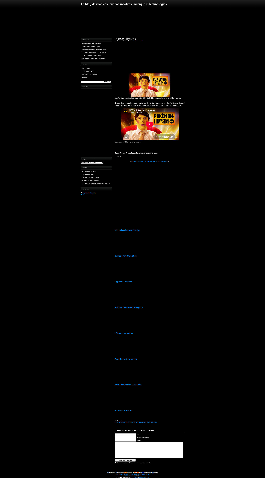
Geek (134, 40)
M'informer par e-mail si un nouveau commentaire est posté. (133, 463)
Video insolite (119, 474)
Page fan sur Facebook (89, 193)
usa (132, 474)
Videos (143, 40)
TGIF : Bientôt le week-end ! (92, 55)
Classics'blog (128, 476)
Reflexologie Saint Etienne (141, 474)
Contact (84, 77)
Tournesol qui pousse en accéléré (94, 52)
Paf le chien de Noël (89, 171)
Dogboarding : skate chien (149, 422)
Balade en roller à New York (91, 43)
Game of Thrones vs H (121, 422)
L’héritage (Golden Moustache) (140, 161)
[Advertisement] (132, 21)
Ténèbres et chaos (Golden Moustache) (96, 183)
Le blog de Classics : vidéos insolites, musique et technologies (124, 4)
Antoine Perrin (134, 477)
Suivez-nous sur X (87, 195)
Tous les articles (87, 71)
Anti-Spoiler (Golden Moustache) (158, 161)
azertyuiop (127, 474)
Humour (138, 40)
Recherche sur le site (89, 74)
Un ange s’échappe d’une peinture (94, 49)
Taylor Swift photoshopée (91, 46)
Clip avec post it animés (90, 177)
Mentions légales (144, 477)
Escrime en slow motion (90, 180)
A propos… (86, 68)
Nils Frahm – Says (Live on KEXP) (93, 58)
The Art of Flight (87, 174)
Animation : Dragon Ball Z (135, 422)
